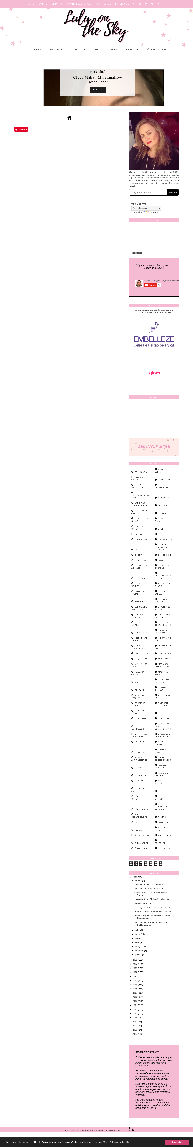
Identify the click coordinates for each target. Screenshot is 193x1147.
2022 (135, 972)
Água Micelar (142, 835)
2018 (135, 988)
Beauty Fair (164, 480)
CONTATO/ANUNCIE (79, 4)
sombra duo (141, 775)
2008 (135, 1030)
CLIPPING (57, 4)
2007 (135, 1034)
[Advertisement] (154, 419)
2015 (135, 1001)
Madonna (163, 505)
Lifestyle (131, 49)
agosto (138, 880)
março (138, 946)
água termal (165, 835)
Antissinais (141, 472)
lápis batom (141, 654)
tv (136, 822)
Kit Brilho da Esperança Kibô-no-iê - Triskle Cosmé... (151, 923)
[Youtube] (158, 4)
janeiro (138, 954)
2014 (135, 1005)
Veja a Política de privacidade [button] (117, 1142)
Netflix (162, 513)
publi (161, 713)
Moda (113, 49)
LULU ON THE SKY (67, 1130)
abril (137, 942)
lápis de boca (165, 654)
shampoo (140, 752)
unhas (138, 830)
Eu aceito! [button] (177, 1142)
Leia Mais (97, 90)
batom (138, 534)
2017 (135, 993)
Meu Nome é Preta (143, 903)
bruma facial (165, 539)
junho (138, 934)
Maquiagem (57, 49)
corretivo (163, 560)
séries (161, 791)
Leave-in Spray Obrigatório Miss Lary (152, 899)
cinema (138, 555)
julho (137, 930)
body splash (142, 539)
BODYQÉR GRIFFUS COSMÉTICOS (152, 907)
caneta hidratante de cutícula (163, 547)
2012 (135, 1013)
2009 (135, 1026)
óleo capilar (142, 843)
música (138, 682)
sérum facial (142, 809)
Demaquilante (162, 487)
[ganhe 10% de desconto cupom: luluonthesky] (154, 357)
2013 (135, 1009)
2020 (135, 980)
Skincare (79, 49)
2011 (135, 1017)
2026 (135, 877)
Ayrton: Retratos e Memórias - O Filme (152, 911)
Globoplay (164, 498)
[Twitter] (146, 4)
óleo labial (141, 848)
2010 (135, 1021)
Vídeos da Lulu (156, 49)
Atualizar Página (113, 1130)
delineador (141, 578)
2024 (135, 964)
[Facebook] (134, 4)
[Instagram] (140, 4)
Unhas (97, 49)
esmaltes (140, 602)
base (160, 529)
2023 (135, 968)
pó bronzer (141, 718)
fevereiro (139, 950)
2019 (135, 984)
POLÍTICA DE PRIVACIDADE (112, 4)
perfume (139, 690)
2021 (135, 976)
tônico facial (165, 822)
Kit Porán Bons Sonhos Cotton (148, 888)
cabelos (139, 550)
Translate (153, 212)
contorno (140, 560)
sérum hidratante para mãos (161, 806)
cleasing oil (164, 555)
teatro (162, 817)
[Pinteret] (152, 4)
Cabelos (36, 49)
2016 (135, 997)
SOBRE (42, 4)
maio (137, 938)
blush (161, 534)
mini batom (164, 659)
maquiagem (141, 659)
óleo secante (165, 848)
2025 (135, 960)
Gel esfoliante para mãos (140, 495)
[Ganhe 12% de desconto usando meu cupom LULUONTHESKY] (154, 384)
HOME (30, 4)
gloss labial (97, 71)
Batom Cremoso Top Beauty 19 (149, 884)
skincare (140, 768)
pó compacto (165, 718)
